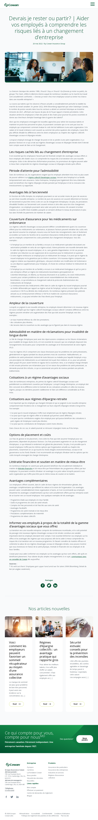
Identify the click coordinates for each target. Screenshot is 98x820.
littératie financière (25, 468)
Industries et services (56, 773)
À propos (30, 767)
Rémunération (24, 814)
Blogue (29, 796)
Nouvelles (30, 781)
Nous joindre (85, 739)
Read (15, 704)
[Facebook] (43, 585)
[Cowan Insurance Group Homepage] (11, 4)
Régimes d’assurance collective (56, 776)
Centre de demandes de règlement (39, 793)
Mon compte (31, 787)
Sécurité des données (35, 778)
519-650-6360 (9, 790)
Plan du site (65, 816)
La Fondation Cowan (34, 773)
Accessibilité (35, 814)
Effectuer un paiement (35, 790)
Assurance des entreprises (58, 770)
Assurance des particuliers (58, 767)
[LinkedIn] (55, 585)
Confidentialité (47, 814)
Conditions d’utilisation (62, 814)
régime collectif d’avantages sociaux (42, 177)
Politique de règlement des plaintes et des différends (40, 816)
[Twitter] (49, 585)
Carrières (30, 770)
